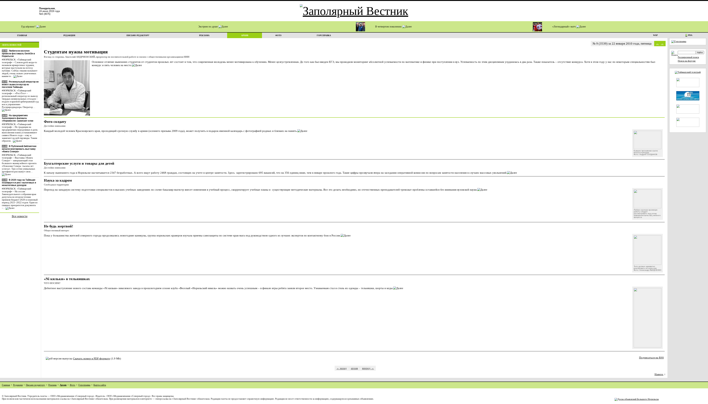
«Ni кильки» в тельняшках (67, 279)
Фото (72, 385)
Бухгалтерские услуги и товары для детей (79, 163)
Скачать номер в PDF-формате (91, 358)
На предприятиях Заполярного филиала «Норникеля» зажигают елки (17, 118)
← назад (341, 368)
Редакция (18, 385)
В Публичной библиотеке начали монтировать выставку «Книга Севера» (19, 149)
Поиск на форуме (687, 61)
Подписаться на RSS (651, 357)
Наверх (659, 374)
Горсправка (84, 385)
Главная (6, 385)
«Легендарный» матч (564, 26)
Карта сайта (99, 385)
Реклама (52, 385)
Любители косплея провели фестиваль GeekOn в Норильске (18, 53)
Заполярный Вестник (15, 396)
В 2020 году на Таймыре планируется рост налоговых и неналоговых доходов (19, 183)
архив (354, 368)
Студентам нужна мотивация (76, 52)
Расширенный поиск (688, 57)
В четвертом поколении (388, 26)
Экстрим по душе (208, 26)
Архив (63, 385)
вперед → (368, 368)
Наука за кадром (58, 180)
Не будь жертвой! (58, 226)
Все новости (19, 216)
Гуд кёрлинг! (28, 26)
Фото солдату (55, 122)
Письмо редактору (35, 385)
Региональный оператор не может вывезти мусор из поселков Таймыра (20, 84)
